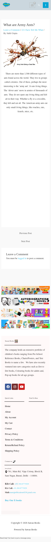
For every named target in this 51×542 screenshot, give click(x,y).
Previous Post (25, 233)
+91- (17, 483)
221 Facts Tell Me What (32, 29)
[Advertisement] (25, 142)
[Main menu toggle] (46, 5)
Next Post (25, 241)
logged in (22, 258)
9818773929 (24, 484)
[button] (39, 5)
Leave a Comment (11, 29)
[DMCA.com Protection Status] (10, 512)
